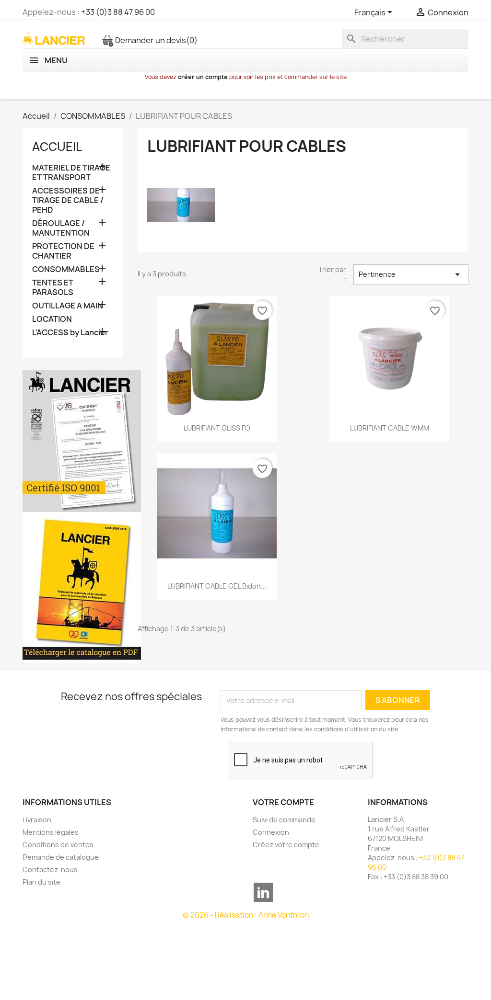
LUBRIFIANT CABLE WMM (389, 427)
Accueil (57, 146)
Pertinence (411, 274)
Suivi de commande (284, 819)
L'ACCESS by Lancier (70, 333)
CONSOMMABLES (66, 269)
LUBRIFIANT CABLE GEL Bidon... (217, 586)
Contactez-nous (50, 869)
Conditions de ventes (58, 844)
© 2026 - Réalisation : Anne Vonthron (246, 915)
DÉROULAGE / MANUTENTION (61, 228)
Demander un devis (156, 40)
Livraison (37, 819)
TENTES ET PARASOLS (52, 287)
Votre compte (283, 802)
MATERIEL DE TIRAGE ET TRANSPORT (71, 172)
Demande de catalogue (61, 857)
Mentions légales (51, 832)
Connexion (271, 832)
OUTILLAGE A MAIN (67, 306)
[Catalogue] (82, 587)
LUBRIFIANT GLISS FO (217, 427)
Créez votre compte (286, 844)
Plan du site (41, 881)
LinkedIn (263, 892)
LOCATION (52, 319)
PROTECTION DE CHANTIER (63, 251)
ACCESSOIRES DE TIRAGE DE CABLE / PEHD (68, 200)
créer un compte (203, 77)
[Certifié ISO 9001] (82, 440)
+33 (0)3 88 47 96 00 (118, 12)
